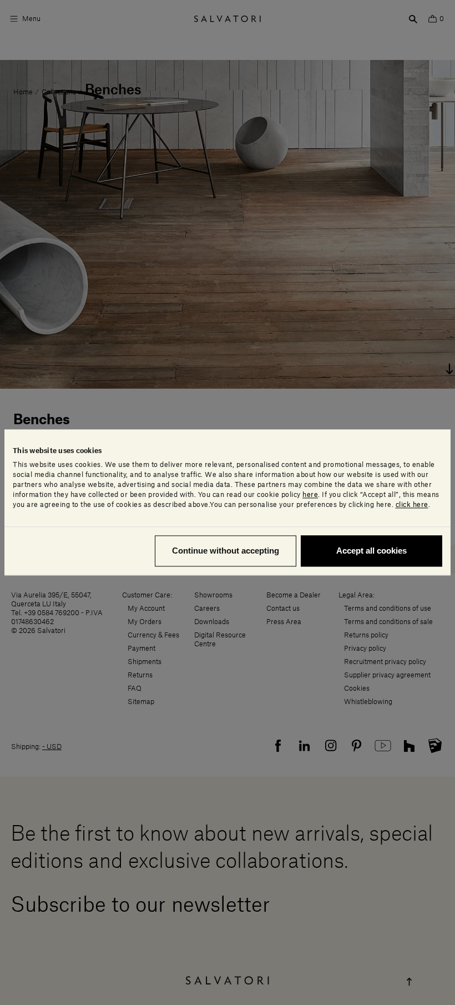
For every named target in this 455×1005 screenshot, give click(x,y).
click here (412, 505)
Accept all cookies (371, 551)
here (310, 495)
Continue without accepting (225, 551)
